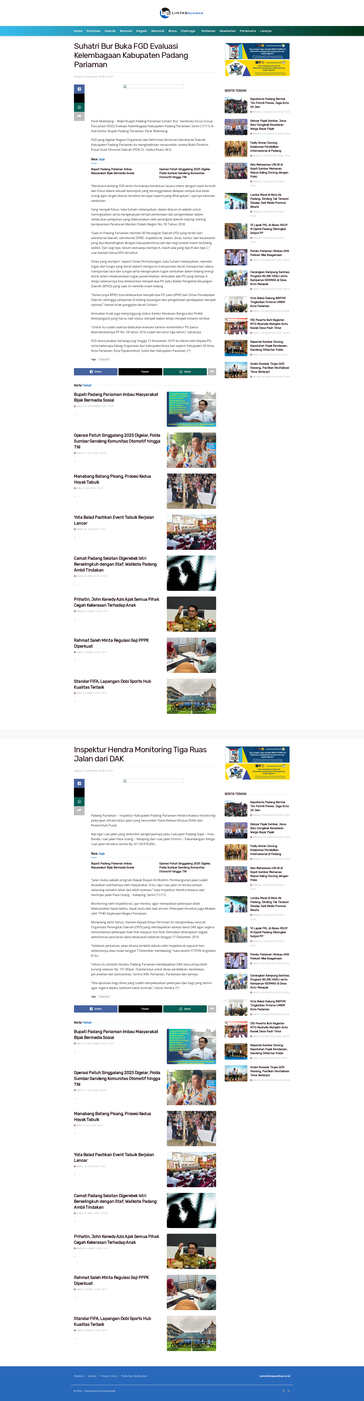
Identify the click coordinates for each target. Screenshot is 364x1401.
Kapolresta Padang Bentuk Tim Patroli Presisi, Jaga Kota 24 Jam (269, 103)
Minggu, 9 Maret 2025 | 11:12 (92, 611)
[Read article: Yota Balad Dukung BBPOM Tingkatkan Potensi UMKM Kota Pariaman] (236, 304)
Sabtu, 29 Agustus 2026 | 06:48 (270, 311)
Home (78, 31)
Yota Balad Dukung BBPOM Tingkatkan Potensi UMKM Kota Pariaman (268, 302)
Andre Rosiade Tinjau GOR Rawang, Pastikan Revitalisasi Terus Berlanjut (269, 367)
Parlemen (209, 31)
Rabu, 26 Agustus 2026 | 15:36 (269, 355)
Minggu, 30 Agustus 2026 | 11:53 (271, 112)
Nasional (157, 31)
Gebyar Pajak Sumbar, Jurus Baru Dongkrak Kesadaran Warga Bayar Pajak (268, 124)
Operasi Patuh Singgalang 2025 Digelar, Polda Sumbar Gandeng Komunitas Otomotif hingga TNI (185, 173)
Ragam (141, 31)
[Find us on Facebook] (284, 1391)
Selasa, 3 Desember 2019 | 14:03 (93, 76)
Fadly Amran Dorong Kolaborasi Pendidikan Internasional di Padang (265, 146)
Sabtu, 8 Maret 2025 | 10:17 (91, 652)
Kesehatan (228, 31)
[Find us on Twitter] (288, 1391)
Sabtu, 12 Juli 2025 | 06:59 (91, 453)
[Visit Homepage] (182, 13)
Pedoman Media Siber (134, 1376)
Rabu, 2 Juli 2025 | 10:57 (89, 488)
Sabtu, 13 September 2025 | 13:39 (95, 406)
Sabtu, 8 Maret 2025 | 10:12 (91, 693)
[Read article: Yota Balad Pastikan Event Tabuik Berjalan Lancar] (191, 532)
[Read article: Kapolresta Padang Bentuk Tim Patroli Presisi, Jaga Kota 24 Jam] (236, 105)
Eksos (173, 31)
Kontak (92, 1376)
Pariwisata (248, 31)
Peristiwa (94, 31)
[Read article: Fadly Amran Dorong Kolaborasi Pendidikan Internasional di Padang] (236, 149)
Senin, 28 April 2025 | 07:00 (92, 576)
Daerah (110, 31)
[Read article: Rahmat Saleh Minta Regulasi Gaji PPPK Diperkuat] (191, 655)
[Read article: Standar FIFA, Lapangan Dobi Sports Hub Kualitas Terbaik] (191, 696)
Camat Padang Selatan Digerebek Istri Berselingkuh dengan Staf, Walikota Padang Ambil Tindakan (115, 564)
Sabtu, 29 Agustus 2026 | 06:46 (270, 333)
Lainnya (266, 31)
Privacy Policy (108, 1376)
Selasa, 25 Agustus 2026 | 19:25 (271, 377)
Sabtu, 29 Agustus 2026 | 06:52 (270, 260)
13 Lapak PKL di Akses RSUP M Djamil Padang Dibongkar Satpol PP (269, 229)
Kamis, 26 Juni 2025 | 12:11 (90, 529)
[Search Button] (288, 31)
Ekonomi (126, 31)
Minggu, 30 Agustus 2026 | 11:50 (271, 134)
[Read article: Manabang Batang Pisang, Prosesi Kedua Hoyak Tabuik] (191, 491)
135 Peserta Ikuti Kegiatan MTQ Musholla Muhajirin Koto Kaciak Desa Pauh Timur (269, 324)
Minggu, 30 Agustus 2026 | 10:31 (271, 156)
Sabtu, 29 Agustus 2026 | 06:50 (270, 289)
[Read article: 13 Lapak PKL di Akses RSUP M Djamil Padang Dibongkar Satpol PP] (236, 231)
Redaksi (78, 1376)
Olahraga (188, 31)
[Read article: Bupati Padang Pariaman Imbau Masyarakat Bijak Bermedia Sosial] (191, 409)
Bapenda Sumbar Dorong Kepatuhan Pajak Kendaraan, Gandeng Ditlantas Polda (269, 345)
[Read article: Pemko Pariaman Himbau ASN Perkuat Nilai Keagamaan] (236, 257)
